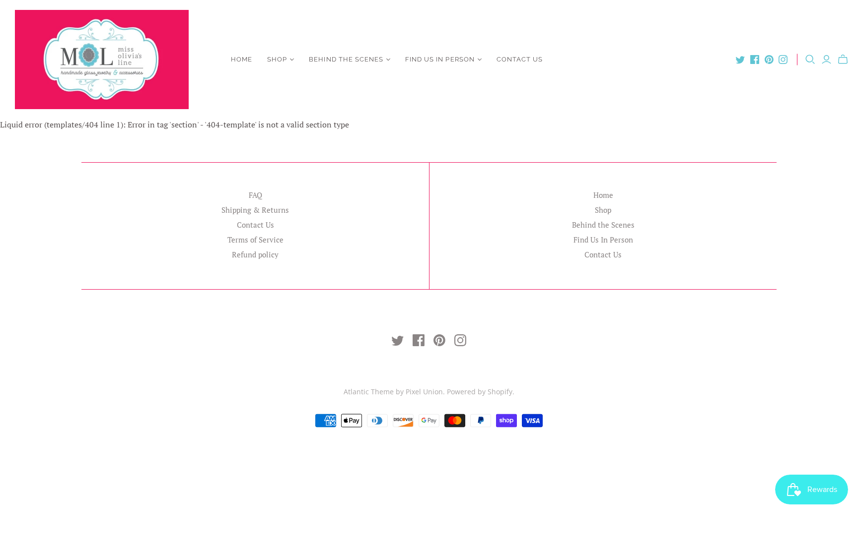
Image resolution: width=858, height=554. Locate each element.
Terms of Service (255, 240)
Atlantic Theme (369, 391)
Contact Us (520, 59)
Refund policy (255, 254)
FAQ (255, 195)
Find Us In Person (440, 59)
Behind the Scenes (346, 59)
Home (241, 59)
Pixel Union (424, 391)
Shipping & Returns (255, 210)
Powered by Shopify (479, 391)
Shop (277, 59)
